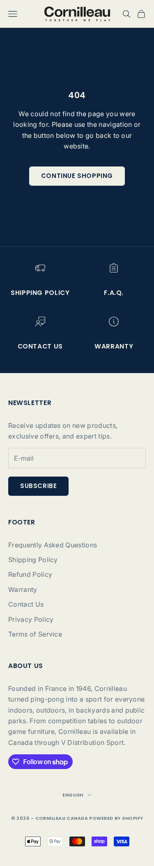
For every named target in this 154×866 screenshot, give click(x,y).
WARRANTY (113, 346)
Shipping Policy (40, 292)
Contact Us (26, 604)
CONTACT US (40, 346)
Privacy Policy (30, 619)
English (72, 795)
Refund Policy (30, 574)
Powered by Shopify (116, 818)
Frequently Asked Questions (52, 545)
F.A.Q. (114, 292)
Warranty (22, 589)
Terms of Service (35, 634)
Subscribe (38, 485)
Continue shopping (77, 175)
